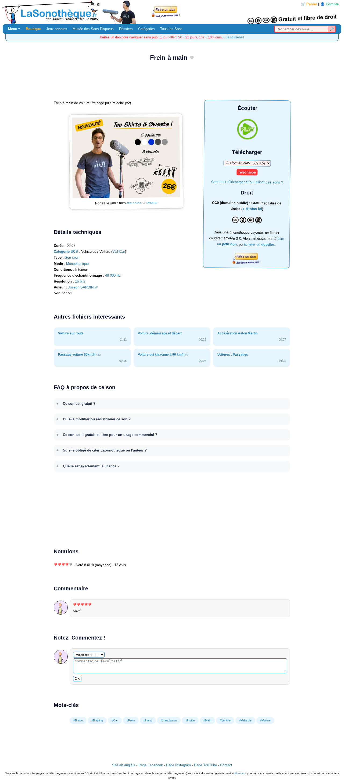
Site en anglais (123, 765)
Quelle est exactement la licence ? (91, 466)
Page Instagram (178, 765)
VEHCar (118, 252)
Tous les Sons (171, 29)
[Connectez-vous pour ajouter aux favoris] (192, 58)
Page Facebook (150, 765)
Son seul (71, 257)
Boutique (33, 29)
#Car (115, 720)
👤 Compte (329, 4)
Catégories (146, 29)
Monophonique (77, 264)
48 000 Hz (113, 275)
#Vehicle (225, 720)
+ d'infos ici (252, 209)
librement (240, 773)
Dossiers (126, 29)
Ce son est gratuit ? (79, 404)
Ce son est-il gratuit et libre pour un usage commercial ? (110, 435)
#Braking (97, 720)
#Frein (131, 720)
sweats (151, 203)
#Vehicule (245, 720)
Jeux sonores (56, 29)
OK (77, 679)
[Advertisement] (172, 83)
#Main (207, 720)
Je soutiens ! (235, 37)
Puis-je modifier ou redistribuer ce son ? (97, 419)
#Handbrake (169, 720)
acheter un (259, 244)
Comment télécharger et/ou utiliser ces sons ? (247, 181)
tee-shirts (134, 203)
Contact (226, 765)
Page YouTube (205, 765)
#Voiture (265, 720)
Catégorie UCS (66, 252)
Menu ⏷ (14, 29)
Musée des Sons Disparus (93, 29)
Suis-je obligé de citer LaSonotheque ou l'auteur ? (105, 450)
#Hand (148, 720)
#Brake (78, 720)
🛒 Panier (309, 4)
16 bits (80, 281)
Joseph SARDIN (81, 287)
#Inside (190, 720)
